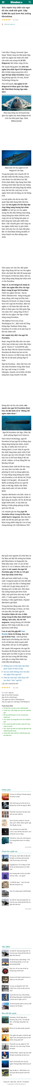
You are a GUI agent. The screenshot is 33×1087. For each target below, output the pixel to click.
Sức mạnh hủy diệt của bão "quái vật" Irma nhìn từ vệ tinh (17, 725)
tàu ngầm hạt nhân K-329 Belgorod (13, 699)
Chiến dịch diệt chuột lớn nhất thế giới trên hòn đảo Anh (17, 734)
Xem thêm (28, 847)
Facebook (26, 1082)
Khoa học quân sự (10, 24)
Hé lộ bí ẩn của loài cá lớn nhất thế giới (16, 708)
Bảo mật (13, 1082)
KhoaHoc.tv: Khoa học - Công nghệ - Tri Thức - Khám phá (16, 2)
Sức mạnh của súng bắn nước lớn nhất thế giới (17, 721)
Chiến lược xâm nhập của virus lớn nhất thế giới (17, 711)
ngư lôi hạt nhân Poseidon (10, 695)
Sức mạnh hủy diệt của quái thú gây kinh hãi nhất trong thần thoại (17, 730)
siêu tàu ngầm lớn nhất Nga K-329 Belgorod (16, 702)
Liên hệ (19, 1082)
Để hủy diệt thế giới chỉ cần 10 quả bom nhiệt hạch (16, 716)
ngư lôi (11, 692)
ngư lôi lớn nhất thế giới (9, 697)
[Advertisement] (16, 38)
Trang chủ (6, 1082)
